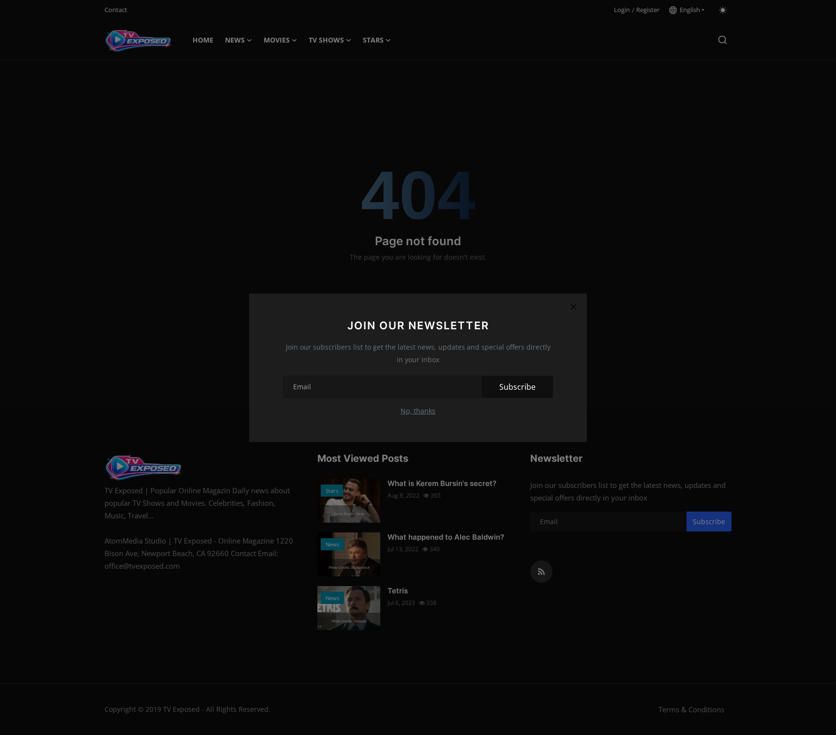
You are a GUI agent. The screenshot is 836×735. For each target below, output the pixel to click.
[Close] (573, 307)
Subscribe (517, 387)
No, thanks (418, 410)
